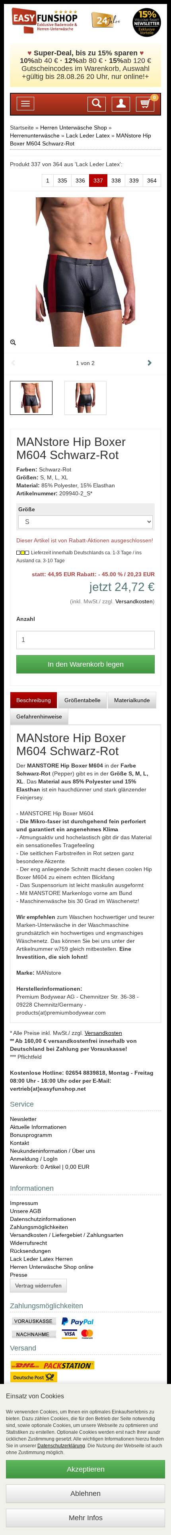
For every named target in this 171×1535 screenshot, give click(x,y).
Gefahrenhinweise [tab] (39, 716)
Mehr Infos (86, 1518)
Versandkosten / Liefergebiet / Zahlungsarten (66, 1235)
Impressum (24, 1203)
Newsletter (23, 1119)
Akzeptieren (86, 1469)
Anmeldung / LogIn (34, 1159)
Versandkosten (134, 601)
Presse (18, 1275)
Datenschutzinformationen (43, 1219)
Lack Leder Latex (88, 135)
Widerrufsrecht (28, 1243)
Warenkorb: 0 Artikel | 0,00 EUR (49, 1167)
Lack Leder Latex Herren (41, 1259)
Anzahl (25, 619)
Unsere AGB (25, 1211)
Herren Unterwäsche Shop (73, 127)
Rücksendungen (30, 1251)
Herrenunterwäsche (35, 135)
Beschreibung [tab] (33, 700)
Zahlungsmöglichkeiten (39, 1227)
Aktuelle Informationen (38, 1127)
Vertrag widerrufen (38, 1285)
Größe (26, 509)
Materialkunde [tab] (132, 700)
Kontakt (19, 1143)
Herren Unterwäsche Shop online (51, 1267)
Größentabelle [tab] (82, 700)
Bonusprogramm (31, 1135)
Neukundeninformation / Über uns (52, 1151)
